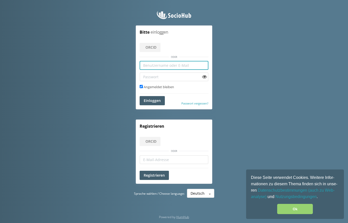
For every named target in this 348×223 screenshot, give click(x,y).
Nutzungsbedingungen (296, 196)
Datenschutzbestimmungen (283, 190)
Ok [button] (295, 209)
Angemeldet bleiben (158, 87)
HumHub (182, 217)
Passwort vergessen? (194, 103)
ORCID (150, 47)
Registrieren (154, 175)
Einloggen (152, 100)
